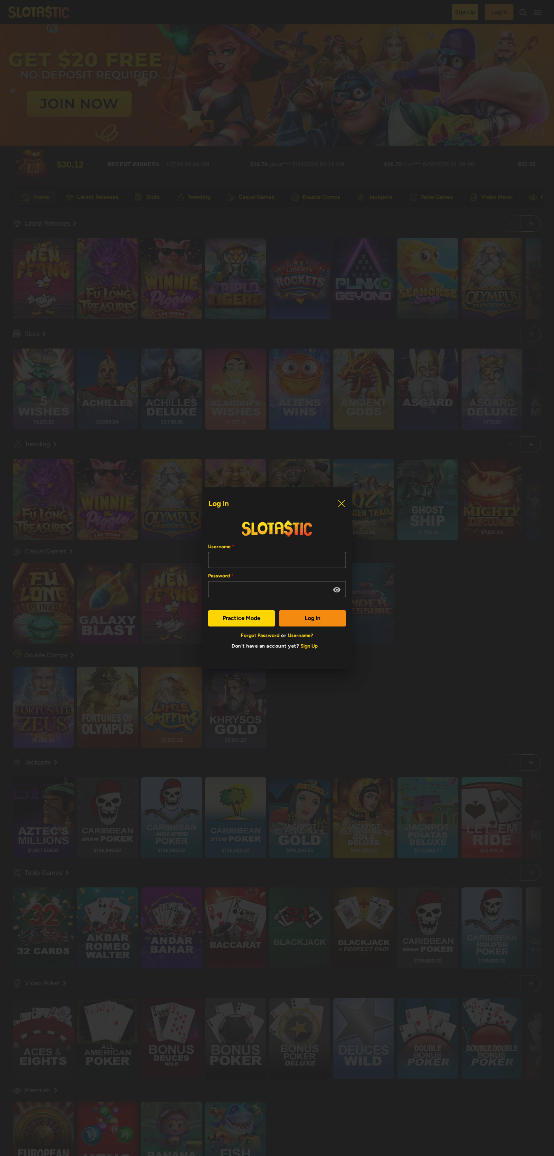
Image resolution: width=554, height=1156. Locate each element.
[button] (337, 590)
